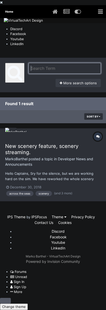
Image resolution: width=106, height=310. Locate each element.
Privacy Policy (83, 217)
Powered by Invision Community (53, 261)
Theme (58, 217)
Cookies (65, 222)
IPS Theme (16, 217)
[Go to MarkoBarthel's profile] (10, 133)
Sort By (93, 116)
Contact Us (43, 222)
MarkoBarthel (16, 159)
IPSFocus (39, 217)
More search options (79, 83)
